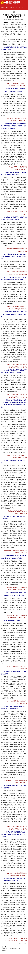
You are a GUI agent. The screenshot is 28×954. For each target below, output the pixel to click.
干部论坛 (7, 6)
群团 (19, 6)
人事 (11, 6)
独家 (22, 6)
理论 (14, 6)
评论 (14, 7)
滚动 (22, 7)
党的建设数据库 (5, 950)
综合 (25, 7)
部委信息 (2, 7)
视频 (25, 6)
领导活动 (7, 7)
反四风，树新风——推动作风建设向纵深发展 (11, 948)
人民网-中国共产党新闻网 (19, 19)
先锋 (19, 7)
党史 (16, 7)
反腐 (11, 7)
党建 (16, 6)
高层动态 (2, 6)
